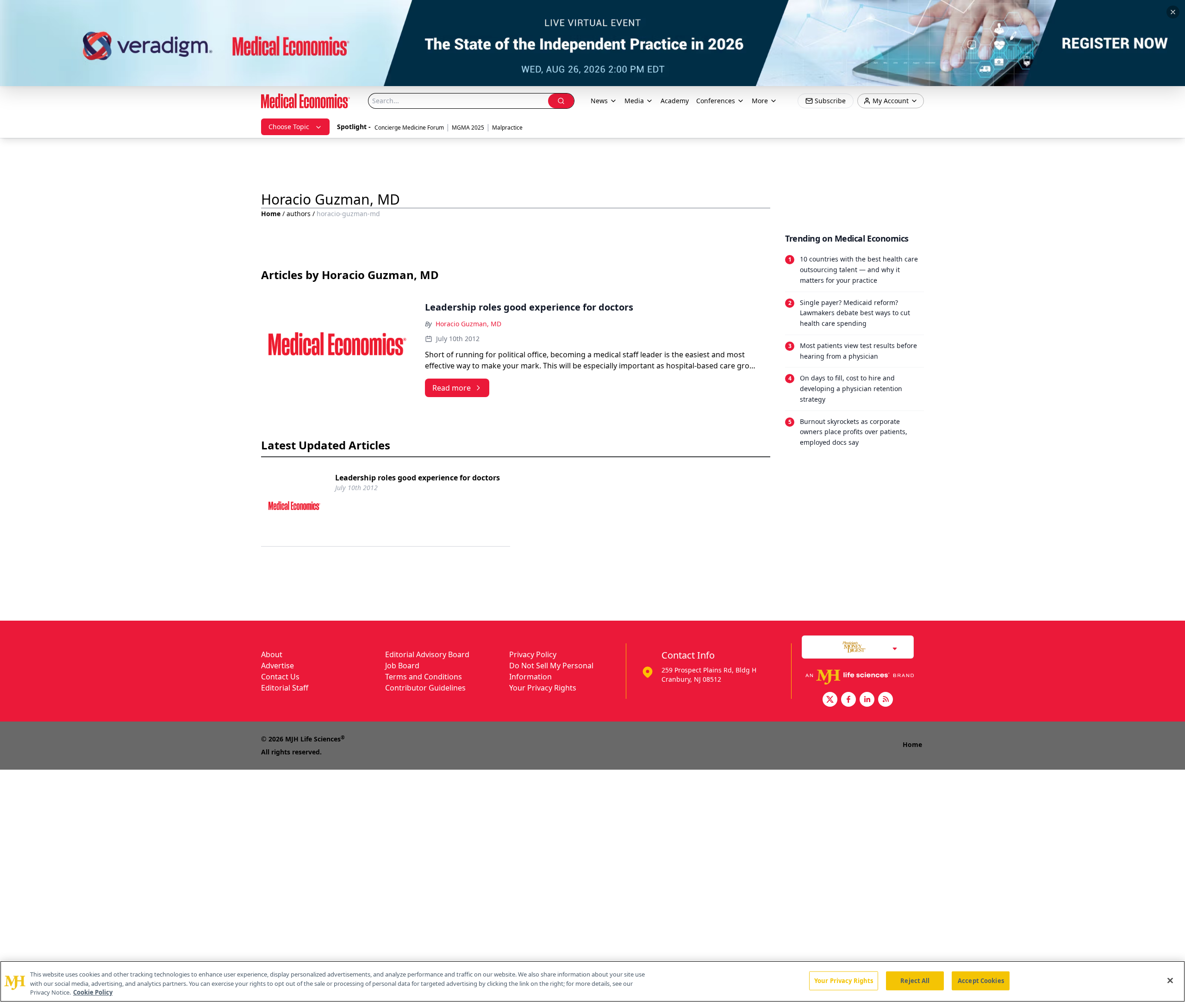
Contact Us (280, 677)
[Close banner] (1172, 12)
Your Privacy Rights (542, 688)
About (271, 654)
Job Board (402, 665)
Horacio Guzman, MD (468, 323)
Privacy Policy (532, 654)
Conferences (715, 100)
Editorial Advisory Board (427, 654)
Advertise (277, 665)
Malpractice (507, 127)
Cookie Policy (92, 992)
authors (299, 213)
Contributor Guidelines (425, 688)
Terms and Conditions (423, 677)
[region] (592, 981)
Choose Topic (288, 126)
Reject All (914, 980)
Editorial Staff (284, 688)
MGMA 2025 (468, 127)
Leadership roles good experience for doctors (417, 478)
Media (634, 100)
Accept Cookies (981, 980)
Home (271, 213)
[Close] (1170, 980)
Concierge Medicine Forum (409, 127)
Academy (675, 100)
